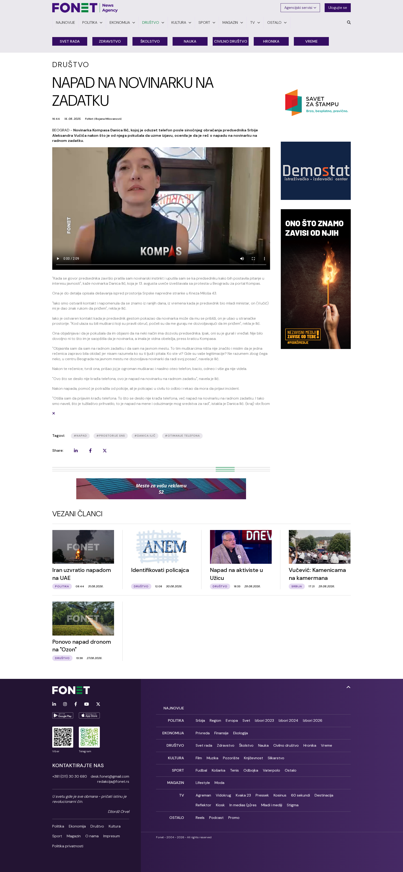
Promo (234, 817)
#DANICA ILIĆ (145, 436)
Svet (246, 720)
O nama (92, 836)
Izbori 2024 (288, 720)
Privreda (203, 733)
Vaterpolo (271, 770)
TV (181, 795)
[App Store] (89, 715)
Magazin (74, 836)
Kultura (115, 826)
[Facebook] (75, 704)
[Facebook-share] (90, 450)
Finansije (221, 733)
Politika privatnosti (67, 846)
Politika (58, 826)
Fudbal (201, 770)
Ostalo (290, 770)
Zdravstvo (110, 41)
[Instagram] (65, 704)
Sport (57, 836)
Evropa (232, 720)
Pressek (262, 795)
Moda (219, 782)
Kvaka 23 (243, 795)
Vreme (311, 41)
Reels (200, 817)
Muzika (212, 758)
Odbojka (250, 770)
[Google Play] (62, 715)
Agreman (203, 795)
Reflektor (203, 805)
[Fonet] (85, 8)
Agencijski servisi (298, 7)
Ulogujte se (337, 7)
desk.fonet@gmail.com (110, 776)
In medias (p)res (243, 805)
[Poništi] (53, 413)
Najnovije (173, 708)
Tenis (234, 770)
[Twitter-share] (105, 450)
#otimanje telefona (182, 436)
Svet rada (70, 41)
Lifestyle (203, 782)
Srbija (200, 720)
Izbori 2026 (312, 720)
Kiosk (220, 805)
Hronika (271, 41)
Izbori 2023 (264, 720)
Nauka (190, 41)
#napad (80, 436)
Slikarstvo (276, 758)
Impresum (111, 836)
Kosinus (280, 795)
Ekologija (240, 733)
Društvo (97, 826)
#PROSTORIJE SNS (110, 436)
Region (215, 720)
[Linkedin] (54, 704)
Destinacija (324, 795)
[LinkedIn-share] (76, 450)
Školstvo (150, 41)
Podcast (216, 817)
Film (199, 758)
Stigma (293, 805)
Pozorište (231, 758)
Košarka (218, 770)
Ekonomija (77, 826)
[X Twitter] (98, 704)
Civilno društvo (230, 41)
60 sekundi (300, 795)
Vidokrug (223, 795)
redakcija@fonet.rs (113, 781)
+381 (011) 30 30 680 (69, 776)
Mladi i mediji (271, 805)
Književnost (253, 758)
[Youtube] (86, 704)
